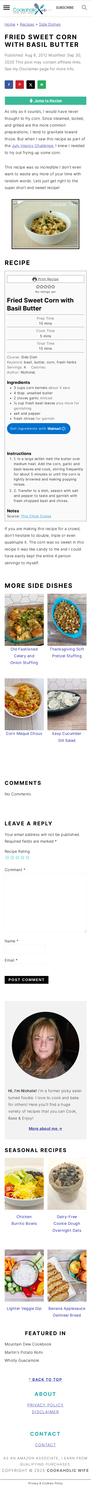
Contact (45, 1445)
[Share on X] (31, 84)
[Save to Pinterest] (20, 84)
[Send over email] (42, 84)
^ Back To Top (45, 1379)
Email (11, 960)
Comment (15, 870)
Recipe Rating (17, 851)
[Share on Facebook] (9, 84)
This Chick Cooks (36, 516)
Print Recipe (48, 279)
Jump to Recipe (47, 101)
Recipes (27, 24)
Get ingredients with (28, 428)
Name (12, 941)
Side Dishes (50, 24)
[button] (38, 286)
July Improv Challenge (32, 145)
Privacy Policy (45, 1405)
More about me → (45, 1128)
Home (10, 24)
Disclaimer (45, 1412)
